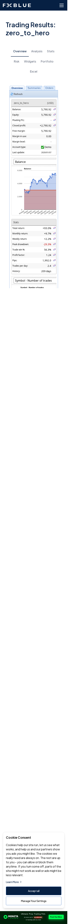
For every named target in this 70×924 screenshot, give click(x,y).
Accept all (33, 890)
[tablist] (34, 61)
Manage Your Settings (33, 901)
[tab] (20, 51)
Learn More (12, 882)
